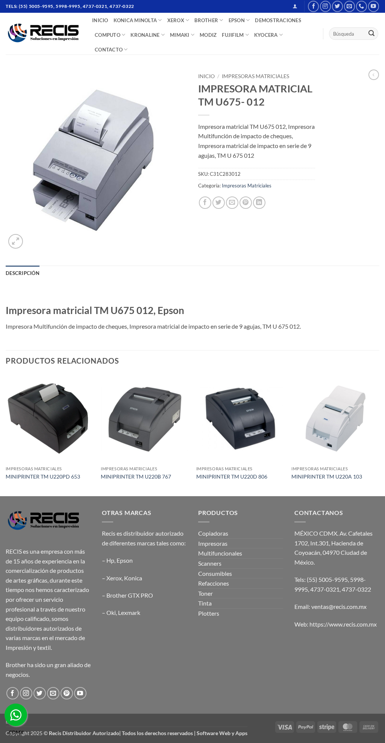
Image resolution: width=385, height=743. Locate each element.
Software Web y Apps (222, 733)
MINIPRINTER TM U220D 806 (231, 476)
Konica (133, 577)
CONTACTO (109, 50)
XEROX (175, 20)
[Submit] (371, 33)
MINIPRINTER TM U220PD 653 (43, 476)
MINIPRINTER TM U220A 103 (326, 476)
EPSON (237, 20)
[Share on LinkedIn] (259, 202)
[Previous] (6, 434)
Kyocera (266, 35)
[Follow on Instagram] (325, 6)
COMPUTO (107, 35)
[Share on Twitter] (218, 202)
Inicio (206, 76)
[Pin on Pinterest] (245, 202)
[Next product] (373, 74)
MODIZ (208, 35)
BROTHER (206, 20)
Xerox (114, 577)
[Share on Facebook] (205, 202)
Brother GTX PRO (129, 595)
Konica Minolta (135, 20)
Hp (110, 560)
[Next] (379, 434)
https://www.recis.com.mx (343, 624)
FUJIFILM (233, 35)
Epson (125, 560)
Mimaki (179, 35)
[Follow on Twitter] (337, 6)
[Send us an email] (349, 6)
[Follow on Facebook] (313, 6)
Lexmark (129, 612)
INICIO (100, 20)
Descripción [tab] (22, 273)
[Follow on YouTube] (373, 6)
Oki (111, 612)
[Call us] (361, 6)
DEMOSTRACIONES (278, 20)
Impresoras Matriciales (255, 76)
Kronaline (144, 35)
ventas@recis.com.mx (339, 606)
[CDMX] (16, 715)
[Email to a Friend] (232, 202)
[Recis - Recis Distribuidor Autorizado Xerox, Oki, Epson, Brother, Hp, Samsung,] (43, 33)
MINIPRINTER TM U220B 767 (136, 476)
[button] (295, 6)
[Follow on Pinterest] (67, 693)
